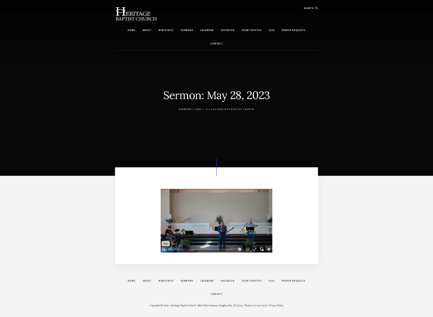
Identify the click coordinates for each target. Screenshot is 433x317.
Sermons (185, 109)
